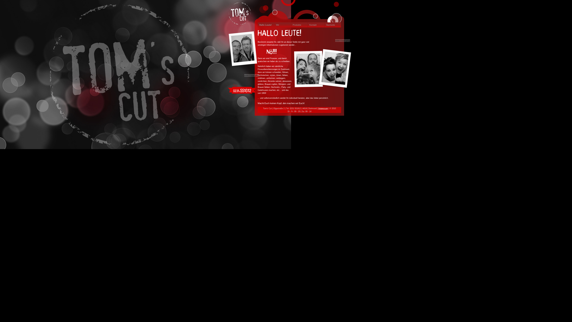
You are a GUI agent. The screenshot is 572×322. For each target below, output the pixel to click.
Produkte (297, 25)
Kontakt (313, 25)
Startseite (330, 25)
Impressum (323, 108)
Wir (277, 25)
